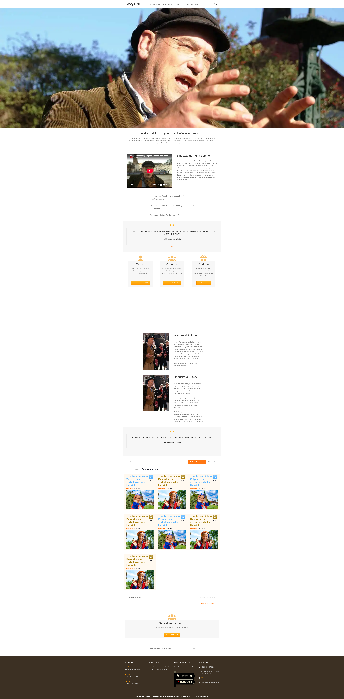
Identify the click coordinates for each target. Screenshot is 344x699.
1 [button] (171, 246)
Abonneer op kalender (207, 603)
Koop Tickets (129, 488)
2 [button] (172, 246)
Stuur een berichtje (207, 678)
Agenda (127, 667)
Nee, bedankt (204, 696)
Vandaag (137, 469)
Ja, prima (196, 696)
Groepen (127, 674)
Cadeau (127, 681)
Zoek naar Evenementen (197, 462)
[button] (172, 197)
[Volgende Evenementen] (131, 469)
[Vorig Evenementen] (127, 469)
